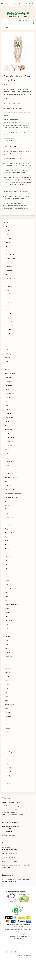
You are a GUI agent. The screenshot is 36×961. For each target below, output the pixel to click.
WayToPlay (8, 748)
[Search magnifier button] (33, 22)
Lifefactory (8, 505)
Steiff (6, 692)
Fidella (7, 369)
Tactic (6, 700)
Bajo (19, 130)
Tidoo (6, 720)
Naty (6, 568)
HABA (6, 405)
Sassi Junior (8, 656)
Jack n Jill (8, 433)
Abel (6, 226)
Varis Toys (8, 736)
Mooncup (7, 545)
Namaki (7, 553)
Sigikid (7, 664)
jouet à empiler (7, 132)
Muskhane (8, 549)
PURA (6, 644)
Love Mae (8, 521)
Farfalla (7, 361)
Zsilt (6, 787)
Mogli (6, 541)
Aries (6, 250)
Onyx (6, 596)
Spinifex (7, 684)
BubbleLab (8, 314)
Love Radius (8, 525)
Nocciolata (8, 577)
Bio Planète (8, 286)
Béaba (6, 274)
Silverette (8, 668)
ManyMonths (8, 529)
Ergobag (7, 357)
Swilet (6, 696)
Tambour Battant (10, 704)
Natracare (8, 561)
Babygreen (18, 14)
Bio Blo (7, 290)
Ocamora (7, 580)
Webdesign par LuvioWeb (24, 955)
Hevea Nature (9, 417)
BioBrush (7, 294)
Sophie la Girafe (9, 680)
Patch (6, 616)
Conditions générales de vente (11, 802)
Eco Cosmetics (9, 350)
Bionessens (8, 302)
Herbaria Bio (8, 413)
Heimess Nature (9, 409)
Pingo (6, 624)
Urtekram (7, 732)
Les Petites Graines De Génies (14, 493)
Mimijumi (7, 537)
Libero (7, 501)
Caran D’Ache (9, 322)
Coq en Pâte (8, 330)
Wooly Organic (9, 776)
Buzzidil (7, 318)
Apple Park (8, 246)
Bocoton (7, 310)
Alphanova (8, 242)
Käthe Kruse (8, 461)
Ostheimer (8, 612)
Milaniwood (8, 533)
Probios (7, 640)
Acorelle (7, 230)
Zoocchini (8, 783)
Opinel (7, 600)
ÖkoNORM (8, 584)
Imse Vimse (8, 429)
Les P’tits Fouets (10, 489)
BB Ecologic (8, 270)
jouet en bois (15, 132)
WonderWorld (9, 768)
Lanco (6, 481)
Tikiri (6, 724)
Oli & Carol (8, 588)
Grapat (7, 389)
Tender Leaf (8, 716)
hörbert (7, 425)
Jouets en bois (21, 125)
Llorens (7, 509)
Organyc (7, 608)
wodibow (7, 764)
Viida (6, 740)
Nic (6, 572)
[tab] (9, 140)
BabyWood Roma (10, 258)
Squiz (6, 688)
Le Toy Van (8, 485)
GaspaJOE (8, 377)
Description (9, 140)
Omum (7, 592)
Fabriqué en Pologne (16, 127)
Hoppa (7, 421)
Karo (6, 457)
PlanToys (7, 632)
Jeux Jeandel (9, 445)
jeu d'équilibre (25, 130)
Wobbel (7, 760)
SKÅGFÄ (7, 672)
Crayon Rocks (9, 334)
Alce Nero (8, 238)
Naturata (7, 565)
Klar (6, 469)
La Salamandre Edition (11, 477)
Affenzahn (8, 234)
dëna (6, 342)
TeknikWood (8, 712)
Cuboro (7, 338)
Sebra (6, 660)
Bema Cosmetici (10, 278)
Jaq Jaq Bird (9, 441)
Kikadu (7, 465)
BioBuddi (7, 298)
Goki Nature (8, 385)
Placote (7, 628)
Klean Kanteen (9, 473)
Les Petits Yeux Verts (11, 497)
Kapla (6, 453)
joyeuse (7, 449)
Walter (7, 744)
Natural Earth (9, 557)
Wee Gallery (8, 752)
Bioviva (7, 306)
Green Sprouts (9, 393)
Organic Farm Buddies (11, 604)
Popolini (7, 636)
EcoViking (8, 353)
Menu (8, 27)
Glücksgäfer (8, 381)
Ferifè (6, 365)
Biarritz (7, 282)
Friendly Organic (10, 373)
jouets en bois (24, 132)
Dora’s (7, 346)
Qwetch (7, 648)
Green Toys (8, 397)
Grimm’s (7, 401)
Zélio (6, 780)
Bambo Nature (9, 266)
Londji (6, 513)
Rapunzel (7, 652)
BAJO (10, 130)
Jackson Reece (9, 437)
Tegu (6, 708)
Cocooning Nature (10, 326)
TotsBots (7, 728)
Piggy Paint (8, 620)
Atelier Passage (9, 254)
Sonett (7, 676)
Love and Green (9, 517)
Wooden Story (9, 772)
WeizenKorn (8, 756)
